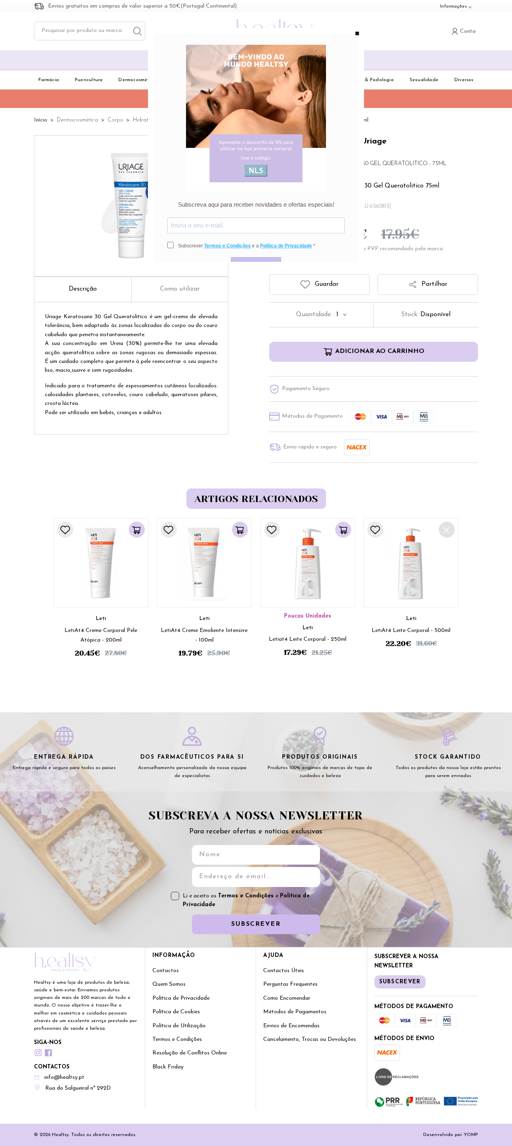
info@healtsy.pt (64, 1077)
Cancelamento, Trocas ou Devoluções (309, 1039)
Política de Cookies (176, 1012)
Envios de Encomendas (291, 1026)
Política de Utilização (179, 1026)
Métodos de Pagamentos (294, 1012)
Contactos (165, 971)
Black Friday (168, 1067)
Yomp (471, 1134)
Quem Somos (169, 984)
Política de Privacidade (181, 998)
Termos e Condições (247, 896)
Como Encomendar (286, 998)
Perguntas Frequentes (290, 984)
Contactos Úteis (283, 971)
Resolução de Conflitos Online (189, 1053)
